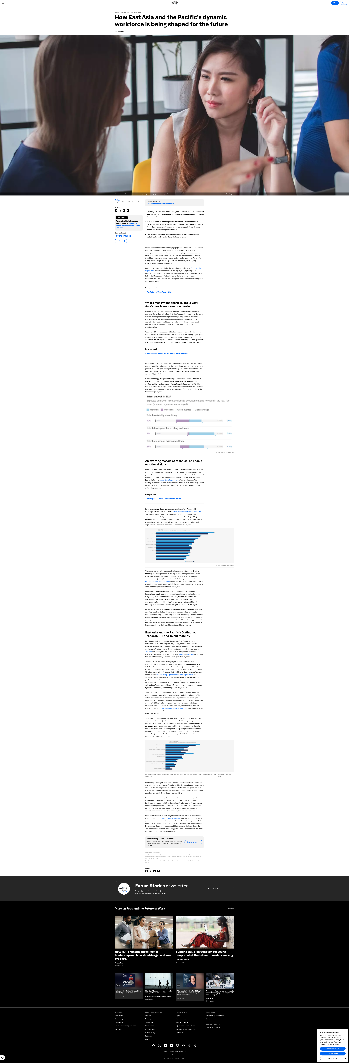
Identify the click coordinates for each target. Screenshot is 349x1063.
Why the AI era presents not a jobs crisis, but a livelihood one (158, 992)
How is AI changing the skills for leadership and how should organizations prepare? (143, 955)
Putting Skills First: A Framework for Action (164, 499)
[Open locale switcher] (2, 1057)
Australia (190, 654)
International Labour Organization (174, 708)
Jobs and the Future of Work (128, 13)
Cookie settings (332, 1058)
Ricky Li (117, 200)
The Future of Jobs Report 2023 (159, 292)
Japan (181, 654)
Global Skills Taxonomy (168, 480)
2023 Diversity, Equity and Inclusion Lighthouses (174, 675)
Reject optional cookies (332, 1048)
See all (231, 908)
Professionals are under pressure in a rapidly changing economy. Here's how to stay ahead (220, 993)
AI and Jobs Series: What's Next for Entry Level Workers (128, 992)
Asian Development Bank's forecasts (187, 512)
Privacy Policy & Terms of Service (174, 1051)
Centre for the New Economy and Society (161, 203)
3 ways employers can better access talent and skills (167, 353)
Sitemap (174, 1055)
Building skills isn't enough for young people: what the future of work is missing (204, 953)
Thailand (148, 652)
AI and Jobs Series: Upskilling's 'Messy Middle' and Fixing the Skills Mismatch (189, 993)
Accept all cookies (333, 1053)
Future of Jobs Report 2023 (171, 818)
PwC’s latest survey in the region (157, 581)
